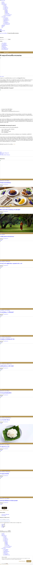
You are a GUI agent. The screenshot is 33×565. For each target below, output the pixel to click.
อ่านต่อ (1, 186)
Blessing (6, 10)
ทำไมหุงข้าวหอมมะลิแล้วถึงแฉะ (5, 182)
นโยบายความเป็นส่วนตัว (5, 514)
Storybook (6, 12)
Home (1, 33)
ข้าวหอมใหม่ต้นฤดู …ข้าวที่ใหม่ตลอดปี (6, 312)
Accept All (29, 561)
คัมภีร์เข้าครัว (5, 21)
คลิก (14, 144)
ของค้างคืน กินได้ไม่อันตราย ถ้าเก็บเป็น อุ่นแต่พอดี (8, 500)
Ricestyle (6, 11)
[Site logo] (2, 0)
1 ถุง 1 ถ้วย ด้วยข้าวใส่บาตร (5, 419)
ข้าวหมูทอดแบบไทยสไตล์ (4, 473)
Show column (2, 76)
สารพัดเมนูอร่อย (5, 22)
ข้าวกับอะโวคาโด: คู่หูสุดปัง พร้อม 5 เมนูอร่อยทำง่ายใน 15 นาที (11, 263)
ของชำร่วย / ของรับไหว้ (6, 15)
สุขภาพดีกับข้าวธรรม (6, 23)
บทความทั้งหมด (4, 33)
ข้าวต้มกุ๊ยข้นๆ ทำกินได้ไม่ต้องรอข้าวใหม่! (7, 339)
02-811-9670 (2, 519)
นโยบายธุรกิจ (4, 515)
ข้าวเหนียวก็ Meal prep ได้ (4, 446)
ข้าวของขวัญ (5, 9)
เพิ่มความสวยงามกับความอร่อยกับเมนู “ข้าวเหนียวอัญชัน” (10, 209)
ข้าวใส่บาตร (5, 6)
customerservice (6, 184)
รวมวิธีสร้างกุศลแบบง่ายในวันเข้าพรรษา (7, 236)
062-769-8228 (7, 519)
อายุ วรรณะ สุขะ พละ (8, 14)
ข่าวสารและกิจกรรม (6, 24)
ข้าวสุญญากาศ (5, 8)
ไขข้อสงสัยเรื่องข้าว (5, 45)
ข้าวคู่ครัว (4, 5)
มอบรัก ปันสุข (7, 13)
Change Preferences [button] (22, 561)
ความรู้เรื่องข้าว (4, 44)
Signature (6, 543)
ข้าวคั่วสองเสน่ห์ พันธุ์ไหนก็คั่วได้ (5, 392)
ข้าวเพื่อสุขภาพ (5, 7)
